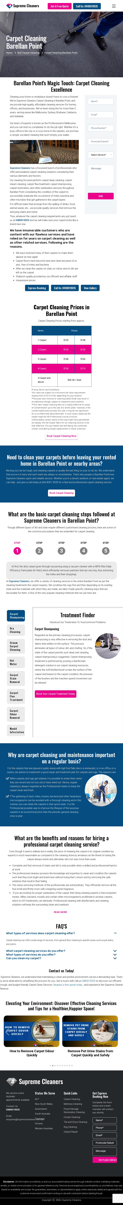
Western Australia (44, 1128)
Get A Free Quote (60, 6)
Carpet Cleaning (72, 1099)
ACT (37, 1099)
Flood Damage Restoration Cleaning (74, 1111)
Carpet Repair (71, 1131)
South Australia (42, 1113)
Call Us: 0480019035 (87, 6)
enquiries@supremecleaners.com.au (25, 1119)
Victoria (39, 1123)
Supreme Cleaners (20, 168)
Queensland (41, 1109)
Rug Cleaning (70, 1127)
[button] (115, 1032)
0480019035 (22, 220)
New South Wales (44, 1104)
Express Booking (37, 288)
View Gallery (90, 288)
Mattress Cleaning (73, 1104)
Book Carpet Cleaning (62, 493)
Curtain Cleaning (72, 1117)
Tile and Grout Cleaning (75, 1122)
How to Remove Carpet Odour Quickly (32, 1053)
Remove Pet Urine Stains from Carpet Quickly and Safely (90, 1053)
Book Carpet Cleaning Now (61, 436)
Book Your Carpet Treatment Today (55, 693)
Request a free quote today (68, 984)
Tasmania (40, 1118)
